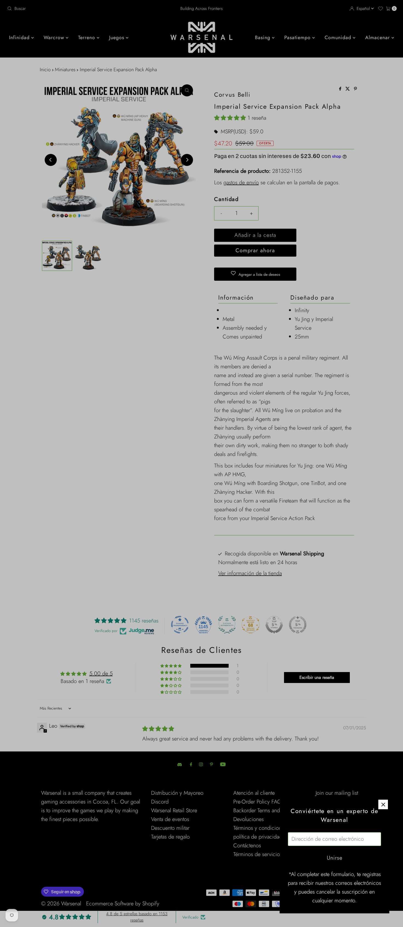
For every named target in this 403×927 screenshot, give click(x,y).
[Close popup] (383, 804)
